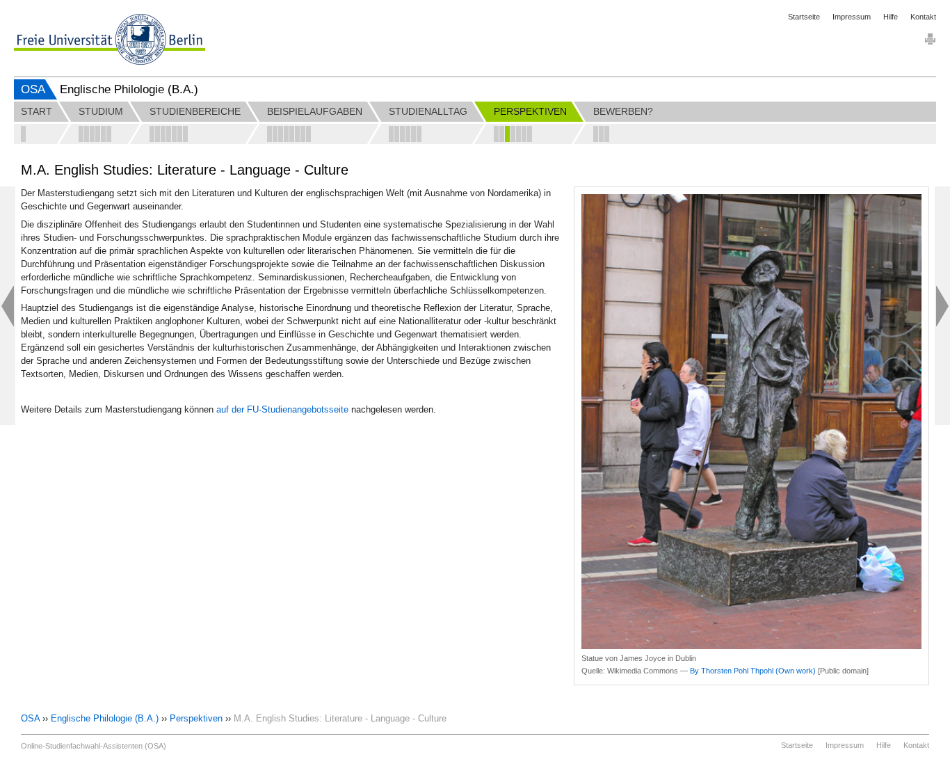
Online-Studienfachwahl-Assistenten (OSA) (93, 746)
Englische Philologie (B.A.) (105, 718)
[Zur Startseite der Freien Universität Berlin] (109, 39)
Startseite (804, 17)
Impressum (851, 17)
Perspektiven (196, 718)
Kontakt (923, 17)
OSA (33, 89)
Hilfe (890, 17)
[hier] (349, 409)
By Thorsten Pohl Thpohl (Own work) (753, 671)
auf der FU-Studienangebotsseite (282, 409)
